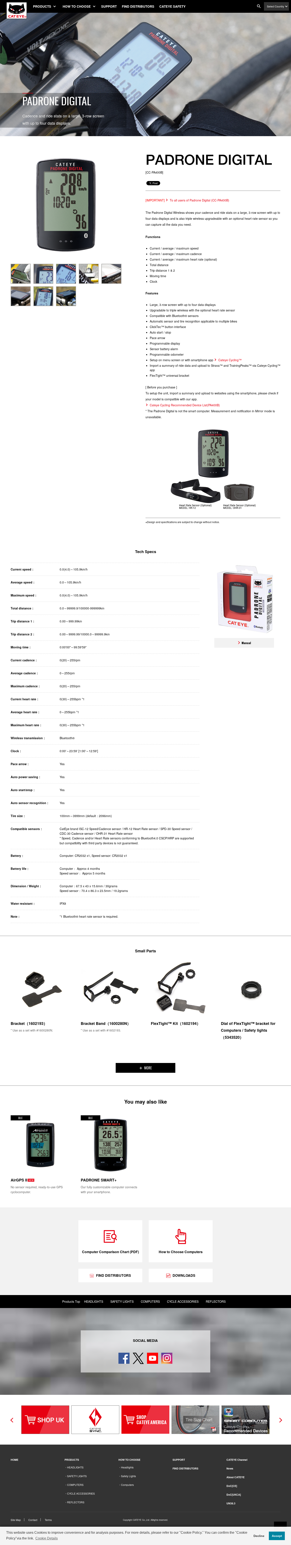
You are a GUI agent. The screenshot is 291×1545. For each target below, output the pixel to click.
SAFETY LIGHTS (122, 1301)
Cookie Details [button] (46, 1538)
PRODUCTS (42, 6)
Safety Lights (128, 1476)
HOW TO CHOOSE (77, 6)
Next (279, 1419)
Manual (246, 643)
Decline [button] (259, 1536)
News (229, 1468)
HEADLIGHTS (93, 1301)
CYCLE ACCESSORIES (183, 1301)
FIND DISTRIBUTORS (138, 6)
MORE (148, 1067)
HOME (14, 1460)
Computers (127, 1485)
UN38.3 (230, 1503)
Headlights (127, 1467)
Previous (11, 1419)
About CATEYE (235, 1477)
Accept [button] (277, 1536)
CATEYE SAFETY (172, 6)
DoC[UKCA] (233, 1494)
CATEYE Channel (236, 1460)
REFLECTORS (216, 1301)
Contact (32, 1520)
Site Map (16, 1520)
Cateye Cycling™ (230, 360)
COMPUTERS (150, 1301)
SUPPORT (109, 6)
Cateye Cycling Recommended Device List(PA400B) (185, 405)
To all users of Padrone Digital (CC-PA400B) (199, 200)
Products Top (71, 1301)
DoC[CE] (231, 1486)
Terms (48, 1520)
